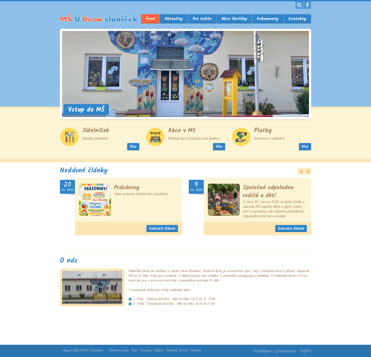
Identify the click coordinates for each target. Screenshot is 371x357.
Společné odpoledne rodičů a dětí (268, 191)
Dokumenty (267, 19)
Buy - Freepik (141, 350)
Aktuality (174, 19)
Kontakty (297, 19)
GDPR (305, 351)
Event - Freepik (190, 350)
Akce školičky (234, 19)
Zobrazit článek (162, 228)
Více (133, 146)
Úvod (150, 19)
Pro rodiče (202, 19)
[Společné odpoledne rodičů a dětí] (224, 200)
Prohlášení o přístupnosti (275, 351)
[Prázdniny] (95, 200)
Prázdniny (127, 187)
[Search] (299, 5)
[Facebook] (307, 5)
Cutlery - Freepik (165, 350)
